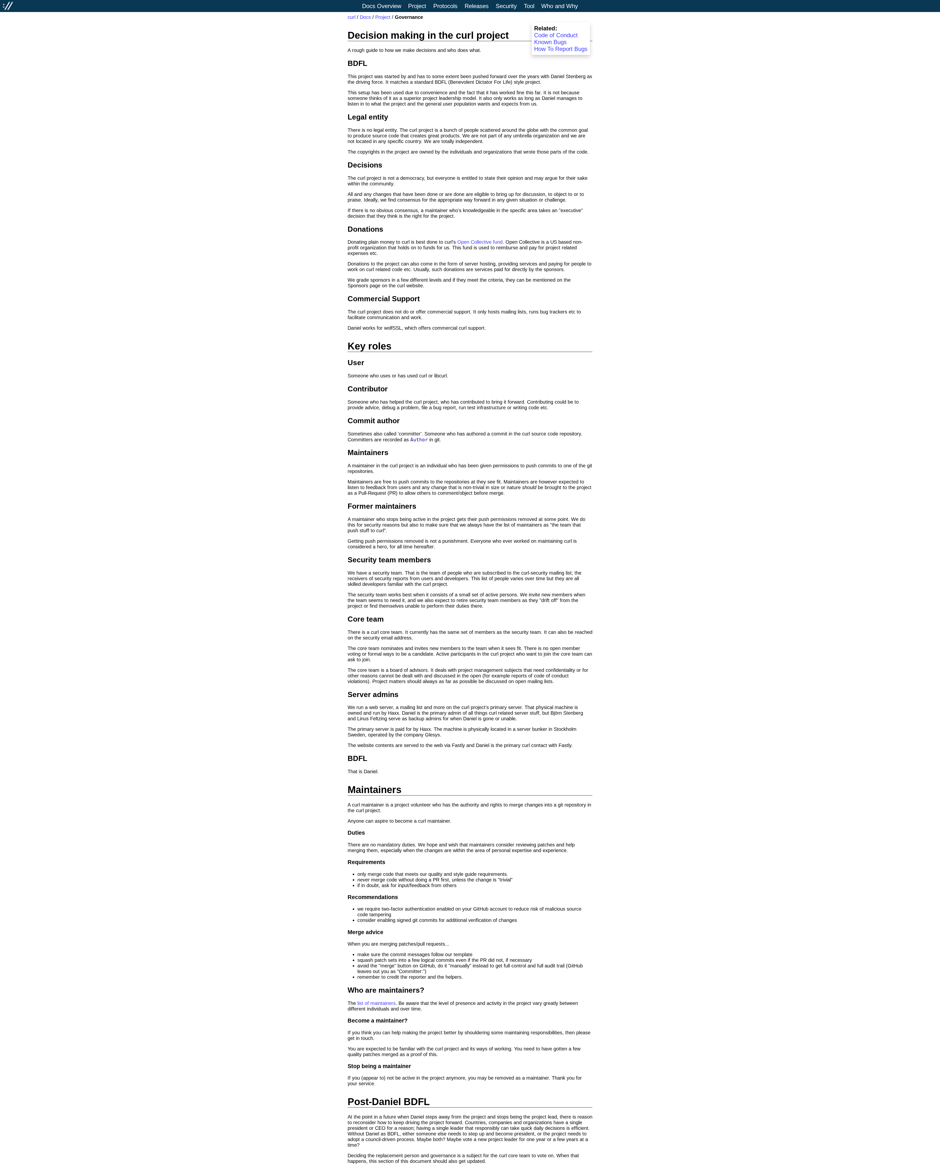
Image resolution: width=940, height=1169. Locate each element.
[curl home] (8, 5)
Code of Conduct (556, 35)
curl (351, 17)
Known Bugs (550, 42)
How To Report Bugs (561, 49)
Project (382, 17)
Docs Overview (381, 6)
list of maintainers (376, 1003)
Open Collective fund (480, 242)
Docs (365, 17)
